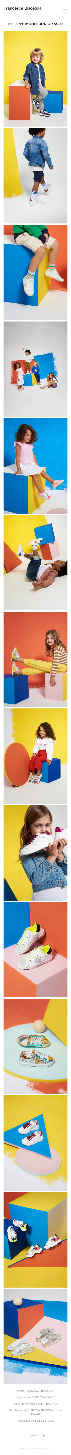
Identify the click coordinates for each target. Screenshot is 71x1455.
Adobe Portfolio (42, 1448)
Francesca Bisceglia (23, 8)
